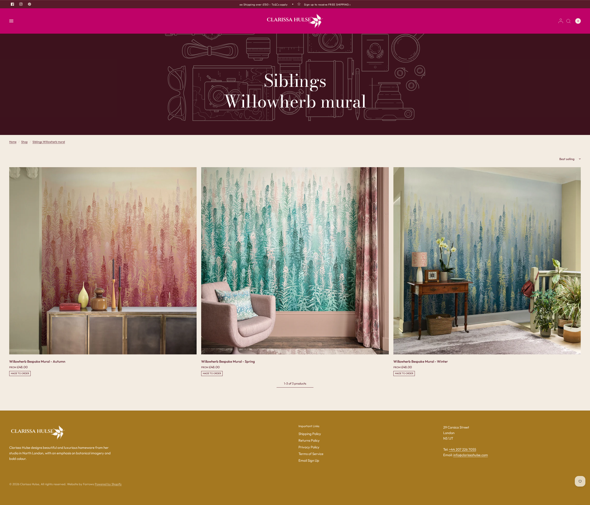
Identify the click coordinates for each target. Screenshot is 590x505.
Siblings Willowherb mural (48, 141)
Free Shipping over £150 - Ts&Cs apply (250, 4)
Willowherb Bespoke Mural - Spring (228, 361)
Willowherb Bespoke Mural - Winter (420, 361)
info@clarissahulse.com (470, 455)
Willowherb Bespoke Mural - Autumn (37, 361)
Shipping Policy (309, 434)
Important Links (308, 426)
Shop (24, 141)
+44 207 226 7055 (462, 449)
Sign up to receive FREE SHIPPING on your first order (327, 4)
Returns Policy (309, 440)
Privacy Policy (308, 447)
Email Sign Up (308, 460)
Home (12, 141)
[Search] (568, 21)
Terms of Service (310, 454)
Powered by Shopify (108, 484)
